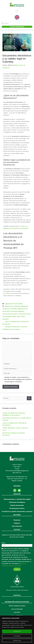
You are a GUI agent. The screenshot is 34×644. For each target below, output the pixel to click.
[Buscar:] (14, 398)
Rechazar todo (17, 640)
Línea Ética (17, 612)
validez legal (16, 316)
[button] (17, 11)
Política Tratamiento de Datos (17, 605)
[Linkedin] (15, 490)
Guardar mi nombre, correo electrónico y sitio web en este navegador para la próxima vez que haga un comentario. (18, 379)
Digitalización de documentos (14, 303)
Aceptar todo (17, 631)
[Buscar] (29, 398)
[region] (17, 629)
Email (3, 543)
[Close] (32, 617)
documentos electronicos (10, 314)
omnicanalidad (6, 316)
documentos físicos (25, 314)
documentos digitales (17, 311)
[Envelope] (19, 490)
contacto (7, 293)
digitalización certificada (12, 306)
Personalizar (17, 636)
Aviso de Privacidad (17, 609)
